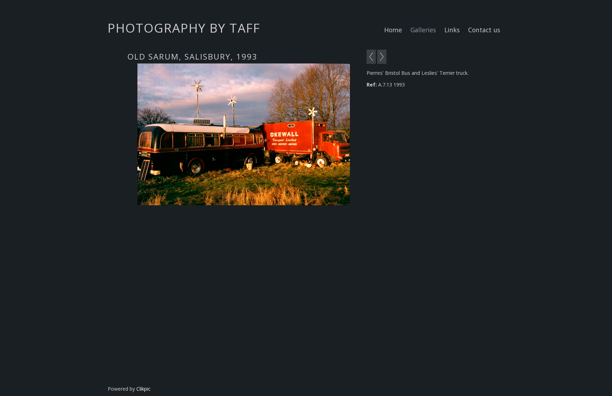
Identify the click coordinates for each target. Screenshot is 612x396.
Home (393, 30)
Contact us (484, 30)
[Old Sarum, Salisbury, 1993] (243, 134)
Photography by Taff (184, 27)
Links (452, 30)
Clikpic (143, 388)
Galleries (423, 30)
